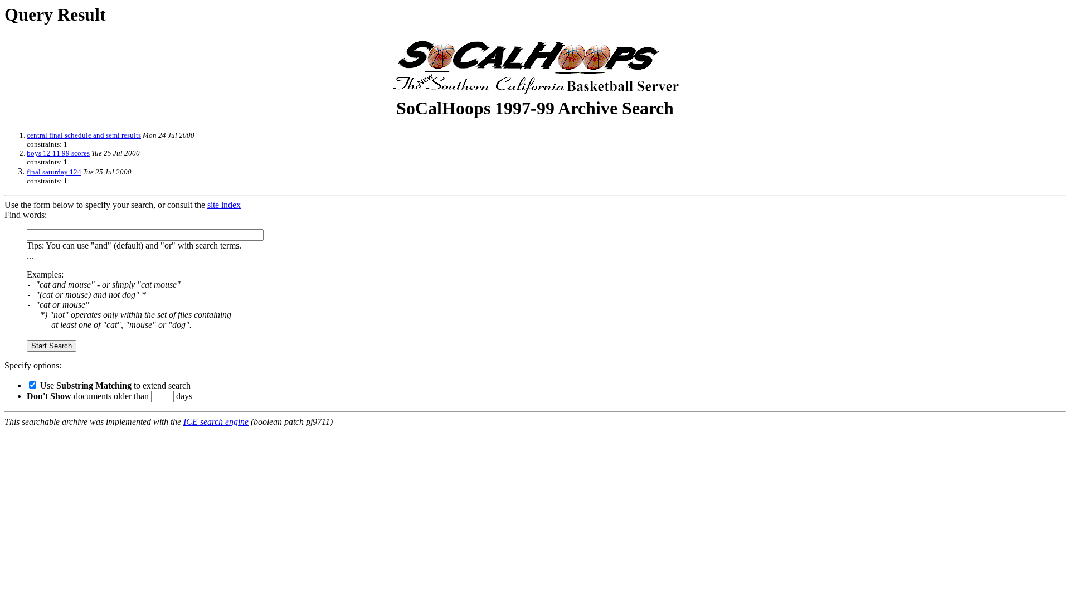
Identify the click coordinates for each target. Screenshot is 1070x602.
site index (224, 205)
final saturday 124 (54, 172)
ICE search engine (216, 421)
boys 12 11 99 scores (58, 153)
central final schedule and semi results (84, 135)
